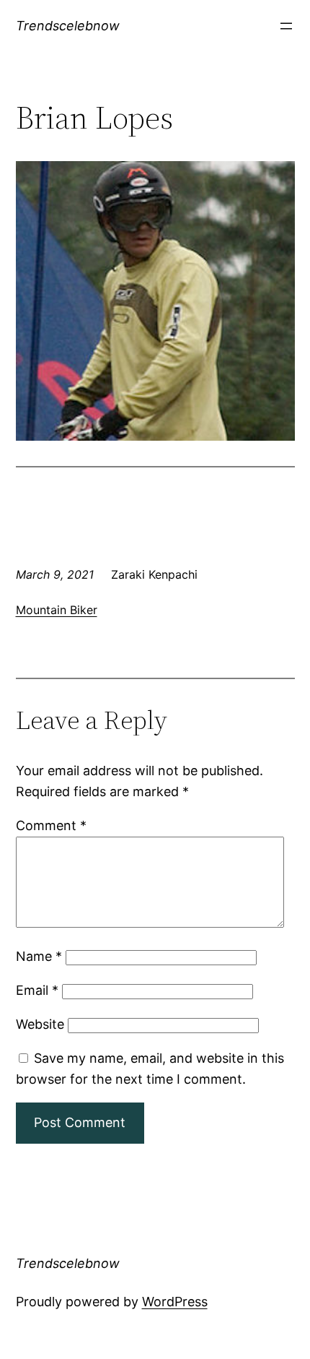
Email (37, 990)
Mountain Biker (56, 610)
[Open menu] (286, 26)
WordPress (175, 1301)
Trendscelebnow (68, 25)
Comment (51, 825)
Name (39, 956)
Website (40, 1024)
